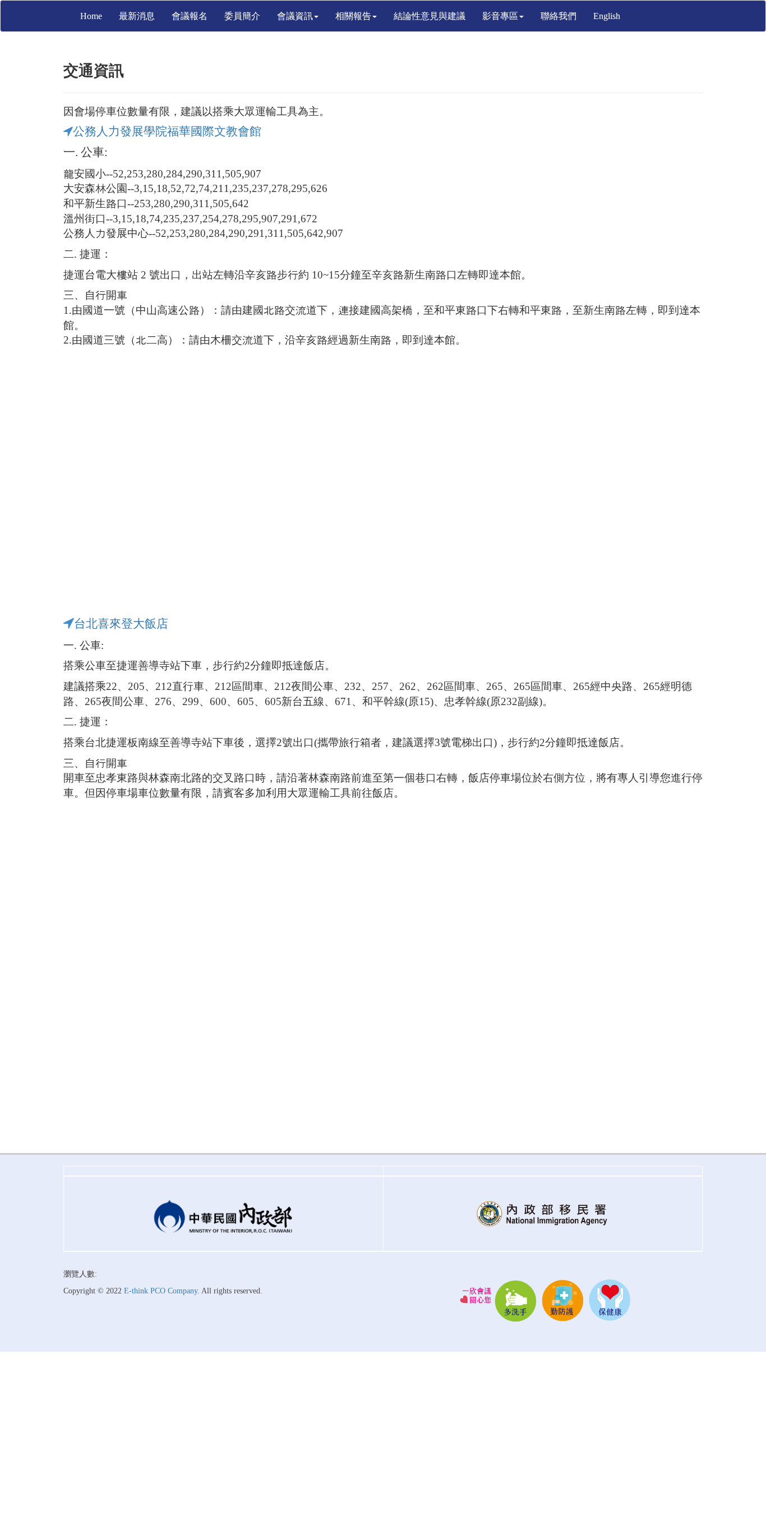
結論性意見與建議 (429, 16)
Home (91, 16)
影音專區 (500, 16)
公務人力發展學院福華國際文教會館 (167, 131)
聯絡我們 (558, 16)
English (606, 16)
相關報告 (353, 16)
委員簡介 (242, 16)
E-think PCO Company (160, 1291)
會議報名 (189, 16)
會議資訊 (295, 16)
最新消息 (137, 16)
